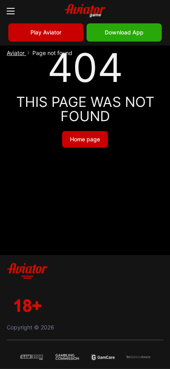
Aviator (16, 52)
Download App (124, 32)
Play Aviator (45, 32)
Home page (85, 139)
